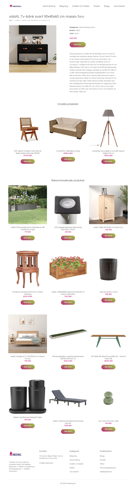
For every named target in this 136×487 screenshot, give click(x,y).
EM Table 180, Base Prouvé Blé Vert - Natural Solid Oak (108, 357)
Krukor (92, 27)
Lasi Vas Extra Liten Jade (108, 421)
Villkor (102, 464)
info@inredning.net (46, 463)
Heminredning (49, 6)
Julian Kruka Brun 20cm (108, 292)
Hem (10, 20)
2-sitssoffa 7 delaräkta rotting (68, 151)
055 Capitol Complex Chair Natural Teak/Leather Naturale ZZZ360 (27, 152)
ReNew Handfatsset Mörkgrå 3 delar (27, 417)
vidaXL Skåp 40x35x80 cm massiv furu (108, 227)
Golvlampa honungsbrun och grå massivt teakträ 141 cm (108, 152)
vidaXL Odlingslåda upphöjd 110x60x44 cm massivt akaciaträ (68, 293)
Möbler (97, 6)
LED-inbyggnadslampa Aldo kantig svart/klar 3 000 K (68, 228)
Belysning (64, 6)
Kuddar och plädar (80, 6)
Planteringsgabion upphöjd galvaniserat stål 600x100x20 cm (68, 357)
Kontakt (103, 460)
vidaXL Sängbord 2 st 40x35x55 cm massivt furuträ (28, 357)
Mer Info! (77, 45)
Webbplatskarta (106, 472)
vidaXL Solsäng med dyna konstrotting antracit (68, 422)
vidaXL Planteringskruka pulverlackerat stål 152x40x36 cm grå (28, 228)
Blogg (106, 6)
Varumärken (119, 6)
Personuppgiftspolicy (108, 468)
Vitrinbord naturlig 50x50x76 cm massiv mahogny (27, 293)
